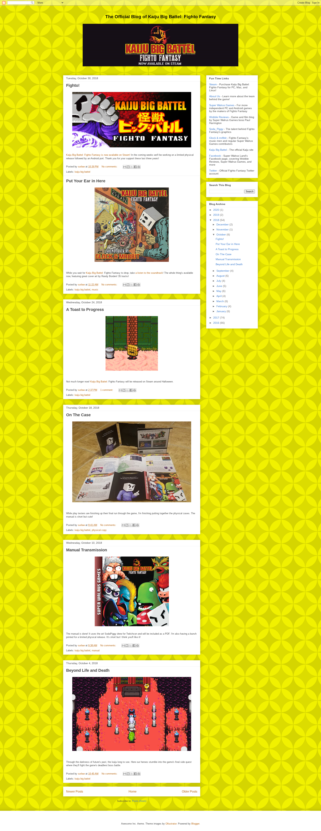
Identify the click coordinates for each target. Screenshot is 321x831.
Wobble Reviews (219, 117)
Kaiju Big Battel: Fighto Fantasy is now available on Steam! (98, 154)
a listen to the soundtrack (149, 272)
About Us (214, 96)
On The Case (78, 415)
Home (133, 791)
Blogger (195, 823)
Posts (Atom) (139, 801)
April (219, 296)
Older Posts (189, 791)
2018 (216, 220)
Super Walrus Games (221, 105)
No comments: (110, 166)
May (219, 291)
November (222, 229)
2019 (216, 214)
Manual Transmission (86, 550)
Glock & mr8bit (217, 137)
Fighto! (73, 85)
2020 (216, 209)
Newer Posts (74, 791)
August (220, 275)
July (219, 280)
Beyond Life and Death (87, 670)
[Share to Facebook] (135, 167)
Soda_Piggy (216, 128)
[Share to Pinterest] (139, 167)
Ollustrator (171, 823)
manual (96, 650)
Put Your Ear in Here (85, 181)
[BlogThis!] (128, 167)
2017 (216, 317)
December (222, 224)
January (221, 311)
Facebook (215, 155)
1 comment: (107, 390)
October (221, 234)
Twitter (213, 170)
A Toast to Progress (85, 309)
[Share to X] (132, 167)
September (223, 270)
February (222, 306)
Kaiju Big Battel (94, 272)
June (219, 285)
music (95, 289)
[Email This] (125, 167)
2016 (216, 322)
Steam (213, 84)
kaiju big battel (82, 171)
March (220, 301)
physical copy (99, 530)
